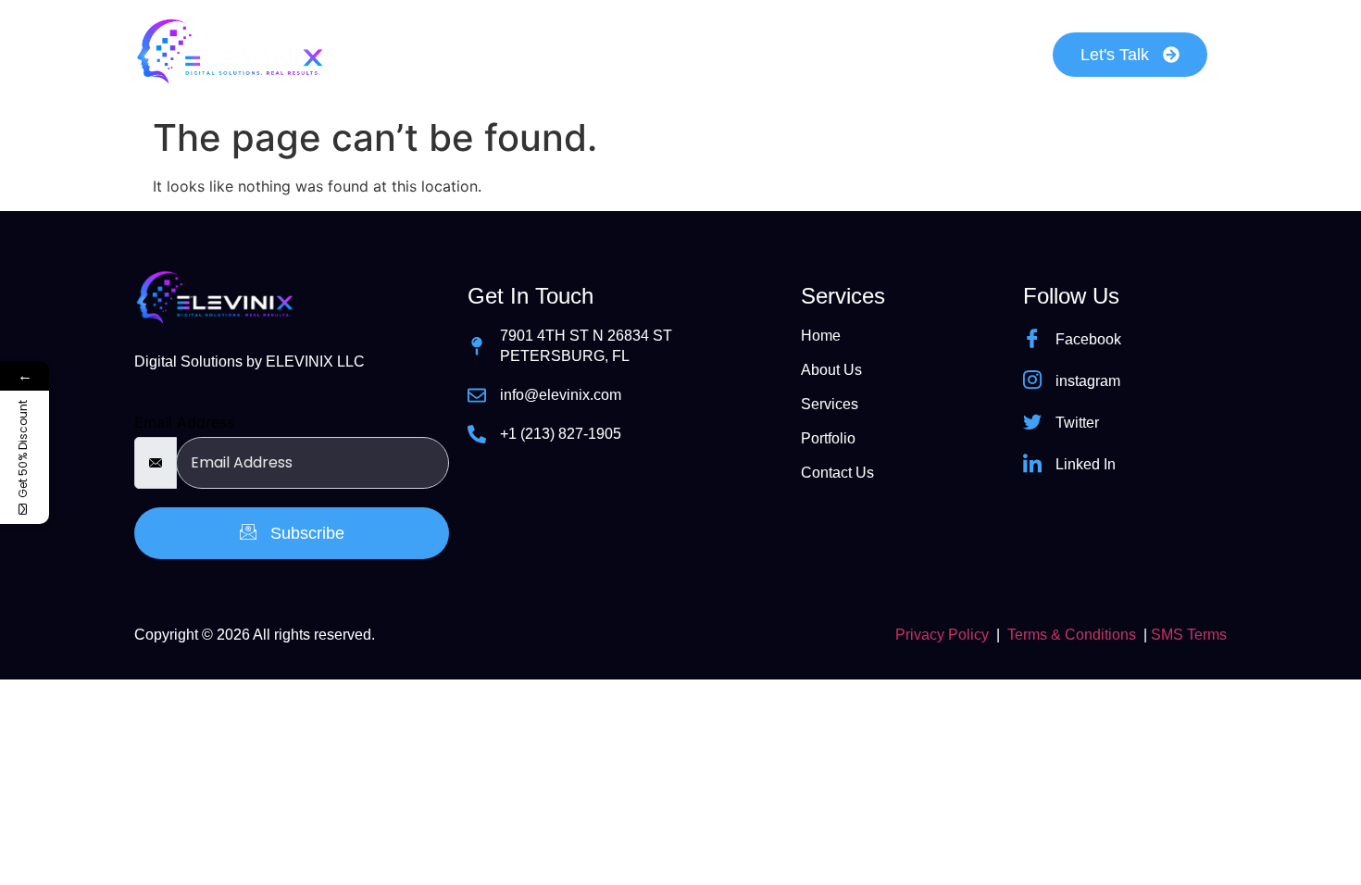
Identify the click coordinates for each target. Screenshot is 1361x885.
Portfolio (792, 54)
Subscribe (305, 533)
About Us (532, 54)
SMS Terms (1189, 634)
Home (411, 54)
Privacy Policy (942, 634)
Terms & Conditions (1072, 634)
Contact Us (930, 54)
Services (663, 54)
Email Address (184, 422)
